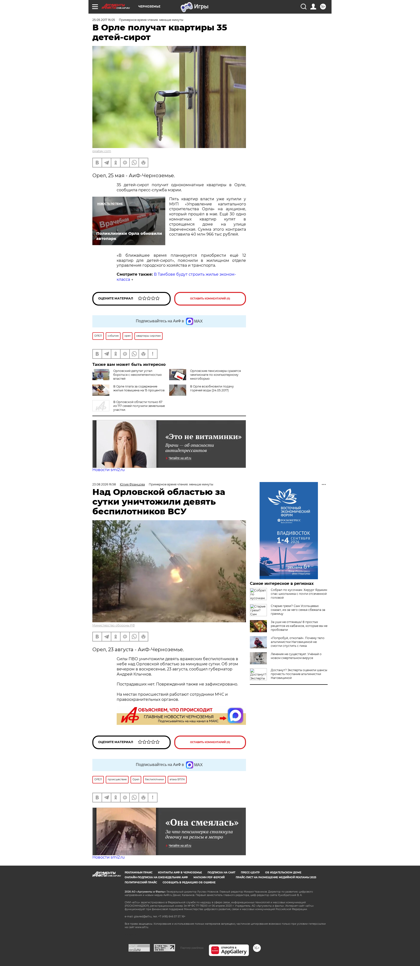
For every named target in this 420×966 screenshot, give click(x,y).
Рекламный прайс (138, 872)
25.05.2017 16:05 (103, 20)
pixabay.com (101, 151)
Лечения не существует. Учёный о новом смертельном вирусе (296, 656)
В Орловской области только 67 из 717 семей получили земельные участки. (139, 406)
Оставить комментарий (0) (210, 298)
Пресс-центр (250, 872)
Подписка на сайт (221, 872)
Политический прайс (141, 882)
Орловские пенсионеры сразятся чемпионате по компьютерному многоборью (215, 374)
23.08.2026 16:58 (104, 484)
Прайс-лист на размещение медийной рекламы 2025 (276, 877)
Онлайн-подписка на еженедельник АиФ (156, 877)
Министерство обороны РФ (113, 625)
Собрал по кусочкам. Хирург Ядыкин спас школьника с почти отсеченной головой (299, 593)
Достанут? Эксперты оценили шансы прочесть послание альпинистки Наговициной (299, 674)
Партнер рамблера (191, 947)
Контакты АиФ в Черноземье (180, 872)
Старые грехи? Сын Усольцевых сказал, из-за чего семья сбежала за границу (298, 609)
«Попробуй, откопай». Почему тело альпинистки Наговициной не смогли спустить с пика (297, 642)
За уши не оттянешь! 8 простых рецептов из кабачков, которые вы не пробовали (299, 626)
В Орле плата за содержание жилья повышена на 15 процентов (139, 388)
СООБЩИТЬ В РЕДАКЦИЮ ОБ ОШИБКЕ (189, 882)
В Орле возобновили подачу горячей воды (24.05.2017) (212, 388)
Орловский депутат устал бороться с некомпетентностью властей (137, 374)
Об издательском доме (283, 872)
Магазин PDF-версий (209, 877)
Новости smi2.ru (108, 469)
